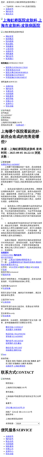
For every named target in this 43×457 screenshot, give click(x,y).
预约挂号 (9, 11)
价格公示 (9, 449)
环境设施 (16, 77)
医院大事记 (17, 72)
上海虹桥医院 (19, 366)
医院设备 (15, 75)
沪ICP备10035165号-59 (15, 408)
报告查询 (9, 446)
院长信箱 (9, 454)
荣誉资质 (13, 70)
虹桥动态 (20, 125)
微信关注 (9, 14)
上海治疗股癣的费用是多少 (20, 260)
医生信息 (9, 441)
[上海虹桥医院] (21, 25)
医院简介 (17, 67)
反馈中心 (9, 451)
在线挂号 (9, 9)
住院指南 (9, 444)
